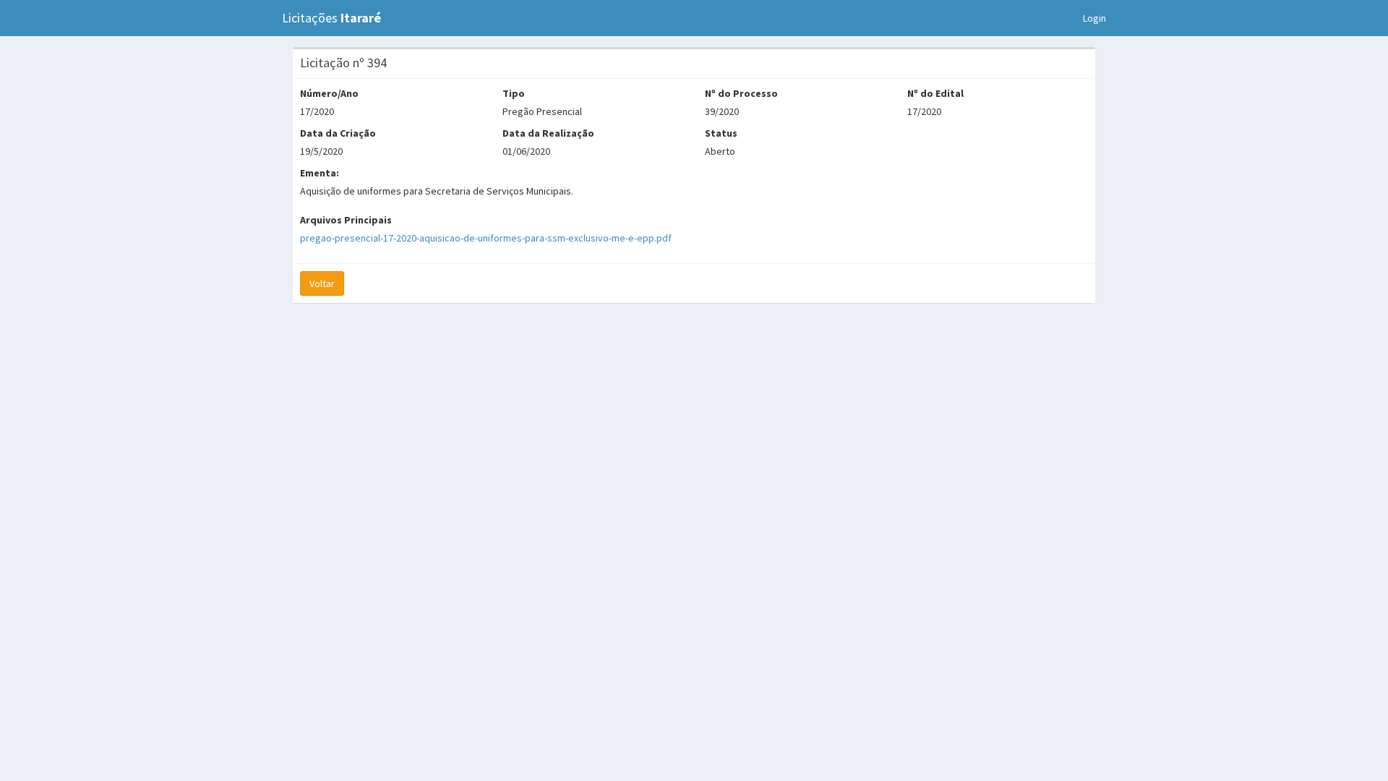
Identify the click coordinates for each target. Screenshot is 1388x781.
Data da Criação (338, 133)
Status (721, 133)
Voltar (322, 283)
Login (1094, 18)
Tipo (513, 93)
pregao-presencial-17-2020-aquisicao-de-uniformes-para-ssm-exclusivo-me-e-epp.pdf (486, 237)
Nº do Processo (741, 93)
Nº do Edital (935, 93)
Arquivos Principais (346, 219)
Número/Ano (329, 93)
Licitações (331, 17)
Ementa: (319, 172)
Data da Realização (548, 133)
